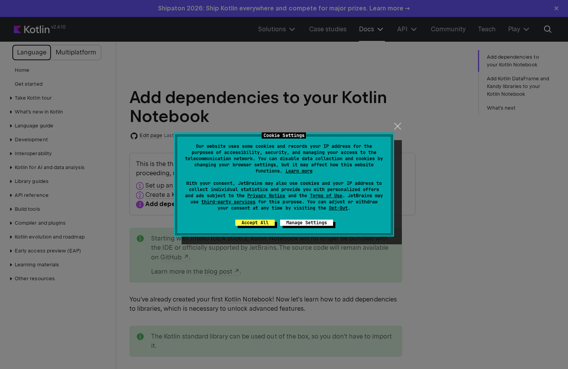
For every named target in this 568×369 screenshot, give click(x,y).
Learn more (299, 171)
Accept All (255, 223)
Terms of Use (326, 196)
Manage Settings (306, 223)
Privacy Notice (266, 196)
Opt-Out (338, 208)
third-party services (228, 202)
